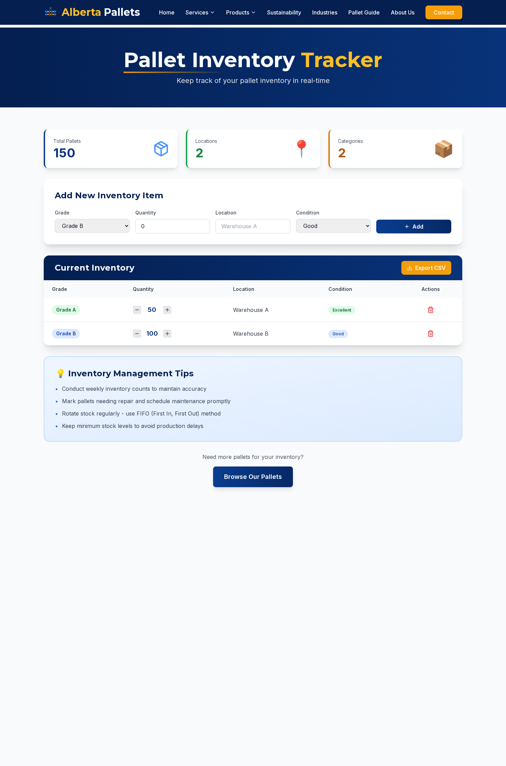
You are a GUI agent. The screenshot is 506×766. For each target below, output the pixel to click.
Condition (307, 213)
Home (167, 12)
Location (225, 213)
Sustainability (284, 12)
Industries (324, 12)
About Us (402, 12)
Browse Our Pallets (253, 476)
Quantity (145, 213)
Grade (62, 213)
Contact (444, 12)
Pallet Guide (364, 12)
